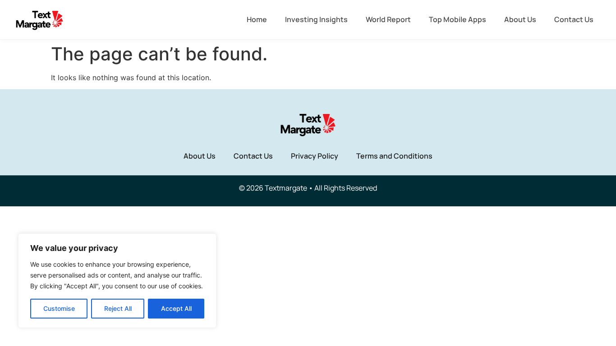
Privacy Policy (314, 156)
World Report (388, 19)
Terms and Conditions (394, 156)
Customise (59, 308)
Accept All (176, 308)
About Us (520, 19)
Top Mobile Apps (457, 19)
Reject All (118, 308)
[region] (117, 280)
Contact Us (573, 19)
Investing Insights (316, 19)
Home (257, 19)
